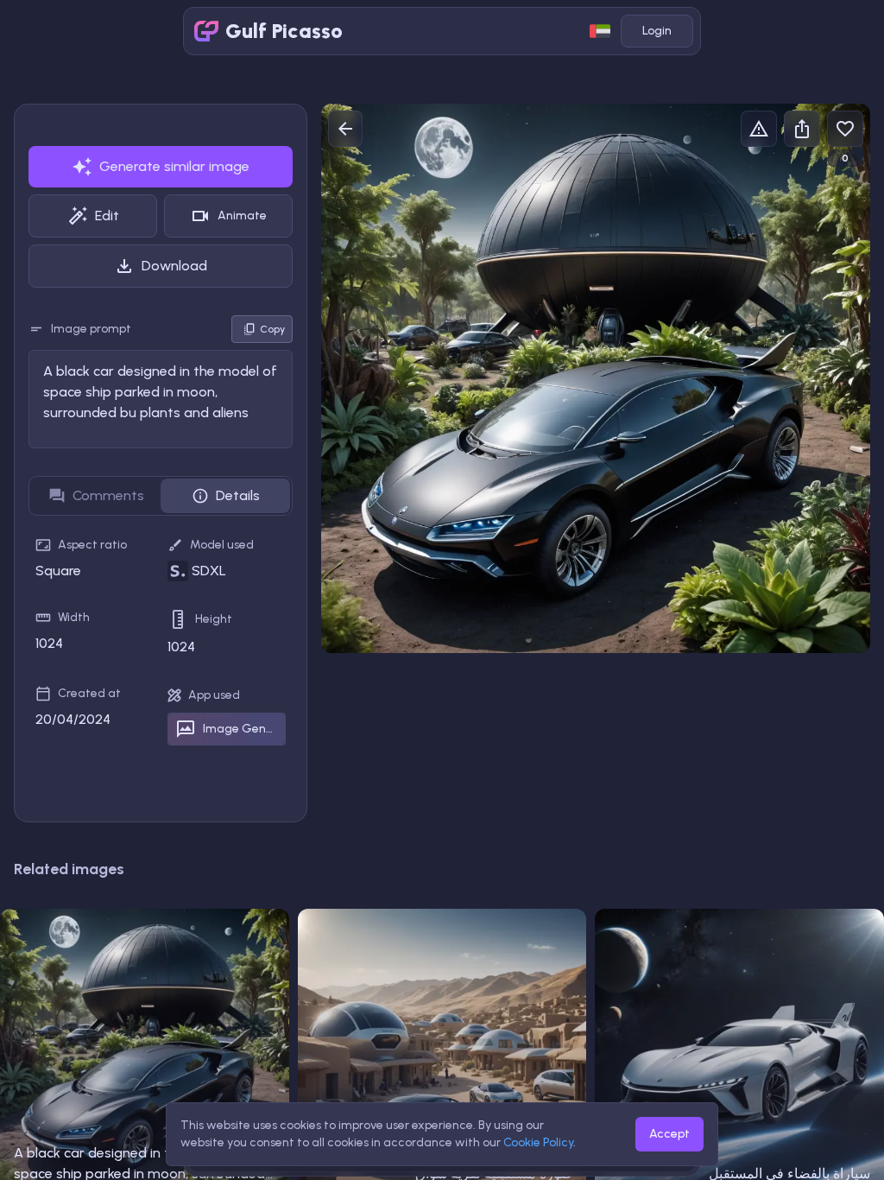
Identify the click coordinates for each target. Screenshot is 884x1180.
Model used (222, 544)
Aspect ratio (92, 544)
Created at (89, 693)
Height (213, 619)
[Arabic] (600, 31)
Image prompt (91, 328)
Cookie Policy (538, 1142)
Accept (669, 1133)
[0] (845, 129)
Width (74, 617)
